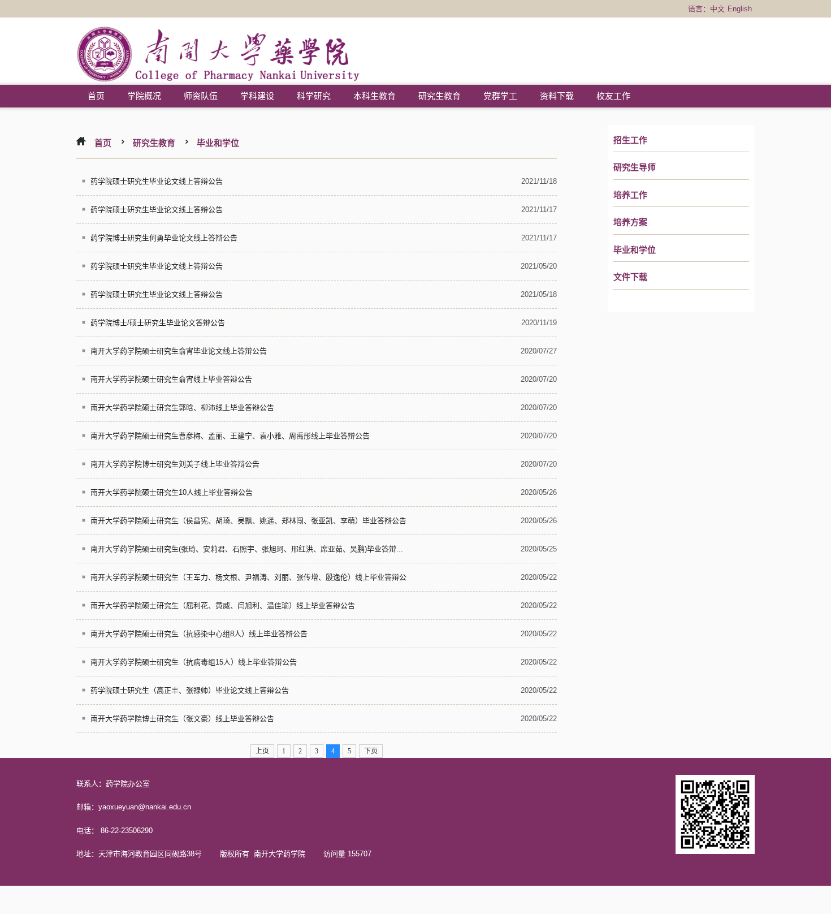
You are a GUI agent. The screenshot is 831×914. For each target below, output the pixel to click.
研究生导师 (634, 167)
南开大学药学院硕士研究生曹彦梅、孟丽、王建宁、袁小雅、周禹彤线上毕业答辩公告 (230, 436)
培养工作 (630, 195)
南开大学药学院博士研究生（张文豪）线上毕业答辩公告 (182, 718)
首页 (96, 96)
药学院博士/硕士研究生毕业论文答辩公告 (157, 322)
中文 (717, 9)
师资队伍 (201, 96)
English (740, 9)
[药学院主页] (218, 55)
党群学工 (500, 96)
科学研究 (314, 96)
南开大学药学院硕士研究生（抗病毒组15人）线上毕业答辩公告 (193, 662)
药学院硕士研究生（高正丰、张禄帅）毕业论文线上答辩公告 (189, 690)
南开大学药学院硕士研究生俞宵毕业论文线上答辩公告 (178, 351)
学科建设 (257, 96)
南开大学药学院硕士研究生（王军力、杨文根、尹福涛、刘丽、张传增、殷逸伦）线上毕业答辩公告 (241, 581)
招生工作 (630, 140)
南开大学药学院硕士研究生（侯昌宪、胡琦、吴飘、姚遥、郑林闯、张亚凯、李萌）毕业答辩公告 (248, 520)
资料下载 (557, 96)
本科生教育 (374, 96)
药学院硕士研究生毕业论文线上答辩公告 (156, 181)
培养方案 (630, 222)
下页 (371, 751)
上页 (262, 751)
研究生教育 (439, 96)
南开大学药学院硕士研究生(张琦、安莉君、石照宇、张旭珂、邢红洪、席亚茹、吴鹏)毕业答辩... (246, 549)
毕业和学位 (634, 250)
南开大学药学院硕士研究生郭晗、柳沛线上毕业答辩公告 (182, 407)
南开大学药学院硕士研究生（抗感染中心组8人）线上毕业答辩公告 (199, 634)
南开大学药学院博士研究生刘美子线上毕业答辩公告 (174, 464)
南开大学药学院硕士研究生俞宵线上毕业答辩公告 (171, 379)
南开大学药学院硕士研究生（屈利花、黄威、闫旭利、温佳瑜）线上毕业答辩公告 (222, 605)
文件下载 (630, 277)
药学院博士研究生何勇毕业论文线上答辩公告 (163, 238)
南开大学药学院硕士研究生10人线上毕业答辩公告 (171, 492)
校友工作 (613, 96)
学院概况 (144, 96)
